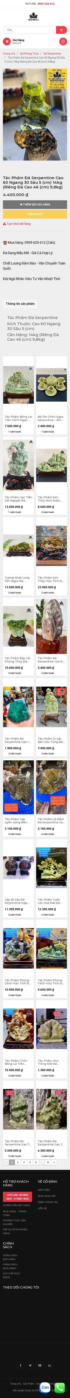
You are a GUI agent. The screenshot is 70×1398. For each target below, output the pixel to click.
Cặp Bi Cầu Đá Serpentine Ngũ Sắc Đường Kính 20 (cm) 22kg (18, 901)
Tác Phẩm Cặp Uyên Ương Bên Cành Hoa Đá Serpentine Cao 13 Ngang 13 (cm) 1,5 (17, 821)
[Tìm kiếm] (61, 30)
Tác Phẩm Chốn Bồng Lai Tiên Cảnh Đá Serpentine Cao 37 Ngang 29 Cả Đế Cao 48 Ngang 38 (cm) (18, 1062)
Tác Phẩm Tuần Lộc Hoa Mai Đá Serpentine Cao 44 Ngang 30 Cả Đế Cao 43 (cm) (51, 901)
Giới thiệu (44, 1189)
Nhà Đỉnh (52, 1383)
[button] (6, 119)
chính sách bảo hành (10, 1257)
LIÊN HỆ (42, 1208)
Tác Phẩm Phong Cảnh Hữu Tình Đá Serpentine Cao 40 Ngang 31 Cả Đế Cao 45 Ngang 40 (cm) (18, 982)
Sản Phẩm (28, 1383)
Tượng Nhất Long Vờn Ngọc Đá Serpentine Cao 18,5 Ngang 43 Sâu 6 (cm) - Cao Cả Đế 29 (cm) (17, 579)
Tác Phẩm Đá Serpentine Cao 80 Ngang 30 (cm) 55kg (51, 660)
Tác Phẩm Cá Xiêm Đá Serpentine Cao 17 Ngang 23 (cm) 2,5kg (51, 821)
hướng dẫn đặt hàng (16, 1205)
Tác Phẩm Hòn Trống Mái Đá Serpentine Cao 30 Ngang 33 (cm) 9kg (51, 1062)
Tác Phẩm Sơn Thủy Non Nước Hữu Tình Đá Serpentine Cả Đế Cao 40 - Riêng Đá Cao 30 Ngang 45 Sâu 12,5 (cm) (50, 499)
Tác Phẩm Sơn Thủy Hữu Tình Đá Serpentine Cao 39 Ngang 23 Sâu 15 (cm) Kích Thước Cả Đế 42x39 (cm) (51, 579)
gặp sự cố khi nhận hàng (15, 1231)
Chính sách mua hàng (10, 1266)
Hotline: (40, 3)
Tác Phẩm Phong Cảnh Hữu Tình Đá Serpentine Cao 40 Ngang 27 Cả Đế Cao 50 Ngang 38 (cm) (51, 982)
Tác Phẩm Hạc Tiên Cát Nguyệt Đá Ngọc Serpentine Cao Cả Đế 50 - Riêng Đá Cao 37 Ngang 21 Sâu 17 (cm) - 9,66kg (18, 499)
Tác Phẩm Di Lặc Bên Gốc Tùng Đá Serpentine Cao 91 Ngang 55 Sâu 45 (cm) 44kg (50, 740)
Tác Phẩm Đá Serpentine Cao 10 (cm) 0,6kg (18, 740)
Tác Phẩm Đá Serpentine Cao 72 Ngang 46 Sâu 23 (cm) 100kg (51, 1143)
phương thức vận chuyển (14, 1222)
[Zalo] (45, 1387)
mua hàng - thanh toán (14, 1213)
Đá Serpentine (52, 53)
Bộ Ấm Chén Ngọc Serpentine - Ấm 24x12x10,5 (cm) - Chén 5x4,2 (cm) (51, 418)
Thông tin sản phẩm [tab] (20, 304)
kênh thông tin (48, 1202)
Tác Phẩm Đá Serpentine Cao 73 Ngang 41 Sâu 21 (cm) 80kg (18, 1143)
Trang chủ (9, 53)
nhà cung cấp (47, 1196)
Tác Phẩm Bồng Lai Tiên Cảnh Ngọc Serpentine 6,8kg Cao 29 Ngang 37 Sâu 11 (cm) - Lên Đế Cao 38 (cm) (18, 418)
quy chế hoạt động (11, 1275)
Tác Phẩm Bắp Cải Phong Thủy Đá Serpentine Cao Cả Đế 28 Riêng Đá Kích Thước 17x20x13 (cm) (18, 660)
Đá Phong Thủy (29, 53)
